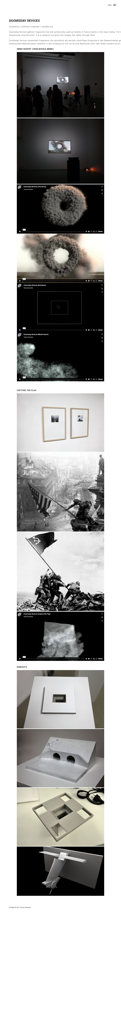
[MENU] (115, 5)
